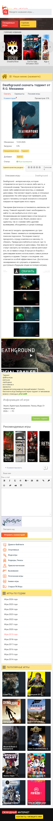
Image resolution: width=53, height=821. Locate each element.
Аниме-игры (13, 581)
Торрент (25, 151)
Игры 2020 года (10, 629)
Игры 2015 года (10, 654)
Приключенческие (16, 566)
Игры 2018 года (10, 639)
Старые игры (42, 24)
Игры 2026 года (10, 599)
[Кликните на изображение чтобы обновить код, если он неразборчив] (11, 526)
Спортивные (13, 550)
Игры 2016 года (10, 649)
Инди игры (12, 555)
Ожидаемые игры (9, 24)
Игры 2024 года (10, 609)
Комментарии (10, 98)
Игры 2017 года (10, 644)
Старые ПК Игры (15, 587)
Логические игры (15, 576)
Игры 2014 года (10, 659)
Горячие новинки (25, 24)
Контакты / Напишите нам (29, 817)
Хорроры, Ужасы (15, 560)
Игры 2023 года (10, 614)
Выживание (13, 571)
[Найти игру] (5, 12)
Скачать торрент (40, 418)
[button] (4, 480)
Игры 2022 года (10, 619)
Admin (20, 157)
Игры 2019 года (10, 634)
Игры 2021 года (10, 624)
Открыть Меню (10, 70)
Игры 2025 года (10, 604)
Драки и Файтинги (16, 544)
